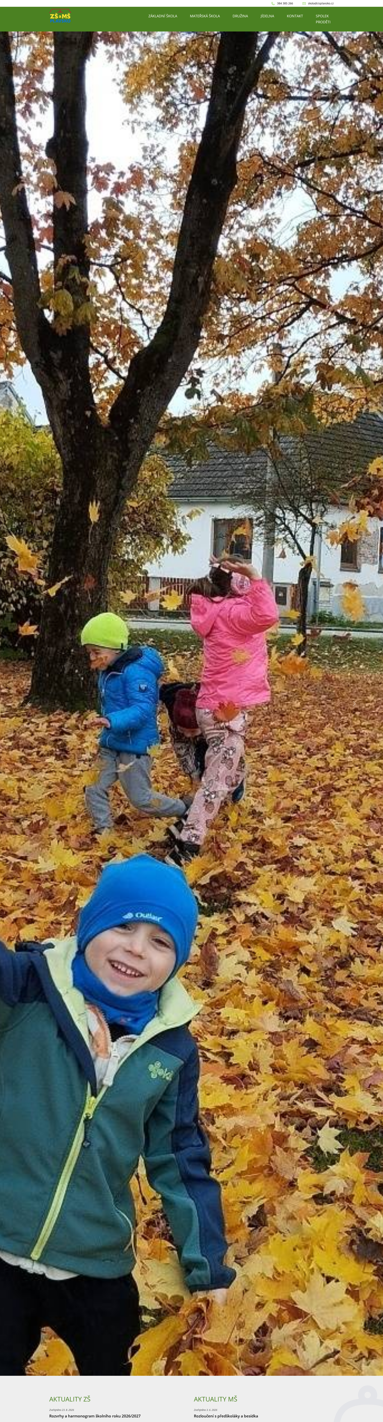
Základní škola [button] (162, 16)
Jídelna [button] (267, 16)
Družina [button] (240, 16)
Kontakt (295, 16)
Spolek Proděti (323, 19)
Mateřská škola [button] (205, 16)
